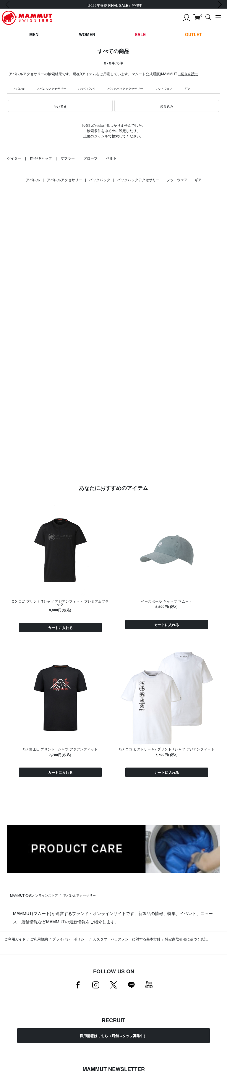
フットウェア (164, 88)
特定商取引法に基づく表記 (186, 938)
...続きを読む (188, 73)
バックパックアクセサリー (125, 88)
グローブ (90, 157)
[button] (60, 106)
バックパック (87, 88)
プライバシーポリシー (70, 938)
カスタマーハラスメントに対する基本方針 (126, 938)
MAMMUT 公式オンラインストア (34, 895)
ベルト (111, 157)
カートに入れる (60, 627)
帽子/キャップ (41, 157)
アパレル (19, 88)
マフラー (68, 157)
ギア (187, 88)
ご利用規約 (39, 938)
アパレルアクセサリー (51, 88)
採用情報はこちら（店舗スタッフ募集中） (113, 1035)
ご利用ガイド (15, 938)
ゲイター (14, 157)
